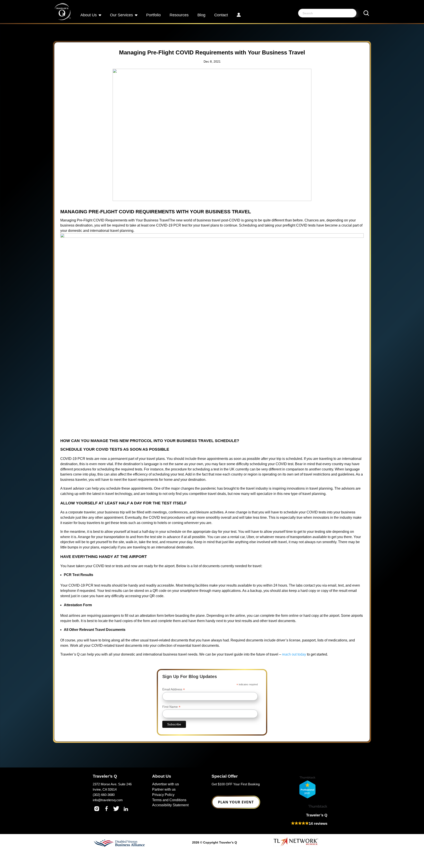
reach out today (294, 654)
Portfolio (153, 15)
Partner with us (164, 789)
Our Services (121, 15)
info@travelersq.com (108, 800)
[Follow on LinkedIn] (126, 809)
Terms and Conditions (169, 800)
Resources (179, 15)
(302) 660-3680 (104, 795)
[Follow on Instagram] (97, 809)
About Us (88, 15)
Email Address (173, 689)
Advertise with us (165, 784)
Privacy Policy (163, 795)
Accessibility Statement (170, 805)
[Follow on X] (116, 809)
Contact (221, 15)
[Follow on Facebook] (106, 809)
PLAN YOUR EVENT (236, 802)
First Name (171, 707)
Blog (201, 15)
